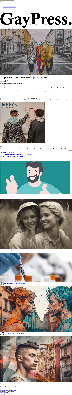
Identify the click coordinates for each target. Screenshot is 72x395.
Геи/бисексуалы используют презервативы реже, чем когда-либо (12, 333)
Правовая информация (12, 387)
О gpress (2, 387)
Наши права (2, 12)
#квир (16, 390)
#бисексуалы (12, 390)
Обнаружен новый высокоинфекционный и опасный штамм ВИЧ (13, 283)
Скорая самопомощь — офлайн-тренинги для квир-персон (11, 250)
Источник (70, 150)
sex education (13, 28)
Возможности (3, 28)
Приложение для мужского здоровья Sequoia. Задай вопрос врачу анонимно (15, 196)
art (18, 386)
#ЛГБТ (8, 390)
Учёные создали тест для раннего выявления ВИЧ (10, 383)
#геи (1, 390)
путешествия (22, 386)
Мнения (6, 12)
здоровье (2, 249)
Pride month (8, 28)
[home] (36, 27)
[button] (36, 10)
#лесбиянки (4, 390)
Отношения (11, 12)
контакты (5, 387)
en (17, 28)
